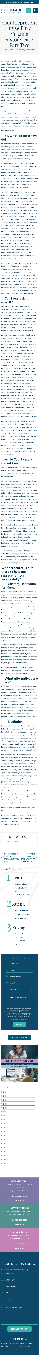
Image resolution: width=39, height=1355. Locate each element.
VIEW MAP (19, 1201)
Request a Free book (23, 884)
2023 (5, 1104)
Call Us (17, 944)
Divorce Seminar (21, 910)
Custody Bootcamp (22, 914)
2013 (5, 1143)
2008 (5, 1163)
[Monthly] (19, 1063)
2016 (5, 1131)
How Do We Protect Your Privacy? (20, 958)
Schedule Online (19, 1037)
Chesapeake (19, 1232)
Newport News (19, 1208)
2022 (5, 1108)
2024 (5, 1100)
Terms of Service (15, 1019)
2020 (5, 1116)
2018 (5, 1124)
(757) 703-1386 (20, 1196)
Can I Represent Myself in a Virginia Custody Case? (11, 857)
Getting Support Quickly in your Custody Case (28, 857)
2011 (5, 1151)
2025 (5, 1096)
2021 (5, 1112)
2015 (5, 1135)
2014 (5, 1139)
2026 (5, 1092)
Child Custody (12, 841)
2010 (5, 1155)
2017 (5, 1128)
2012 (5, 1147)
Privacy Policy (24, 1019)
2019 (5, 1120)
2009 (5, 1159)
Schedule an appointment (20, 2)
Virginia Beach (19, 1181)
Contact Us (19, 934)
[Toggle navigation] (35, 10)
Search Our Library (22, 895)
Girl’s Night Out (20, 918)
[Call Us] (28, 10)
